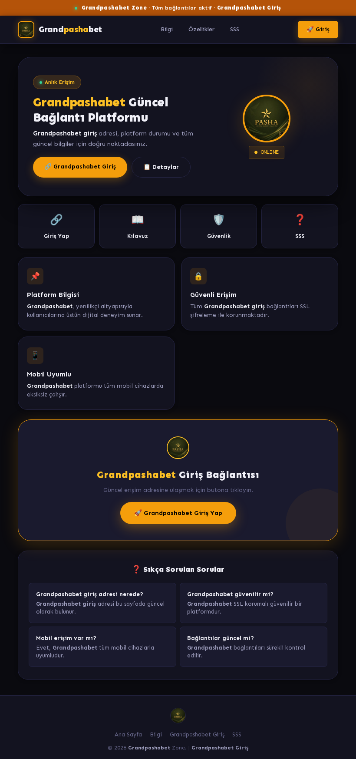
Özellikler (201, 29)
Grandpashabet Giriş (197, 734)
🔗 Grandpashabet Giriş (80, 166)
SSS (234, 29)
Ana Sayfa (128, 734)
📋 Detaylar (161, 167)
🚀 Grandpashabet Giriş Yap (178, 513)
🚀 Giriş (318, 29)
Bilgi (167, 29)
